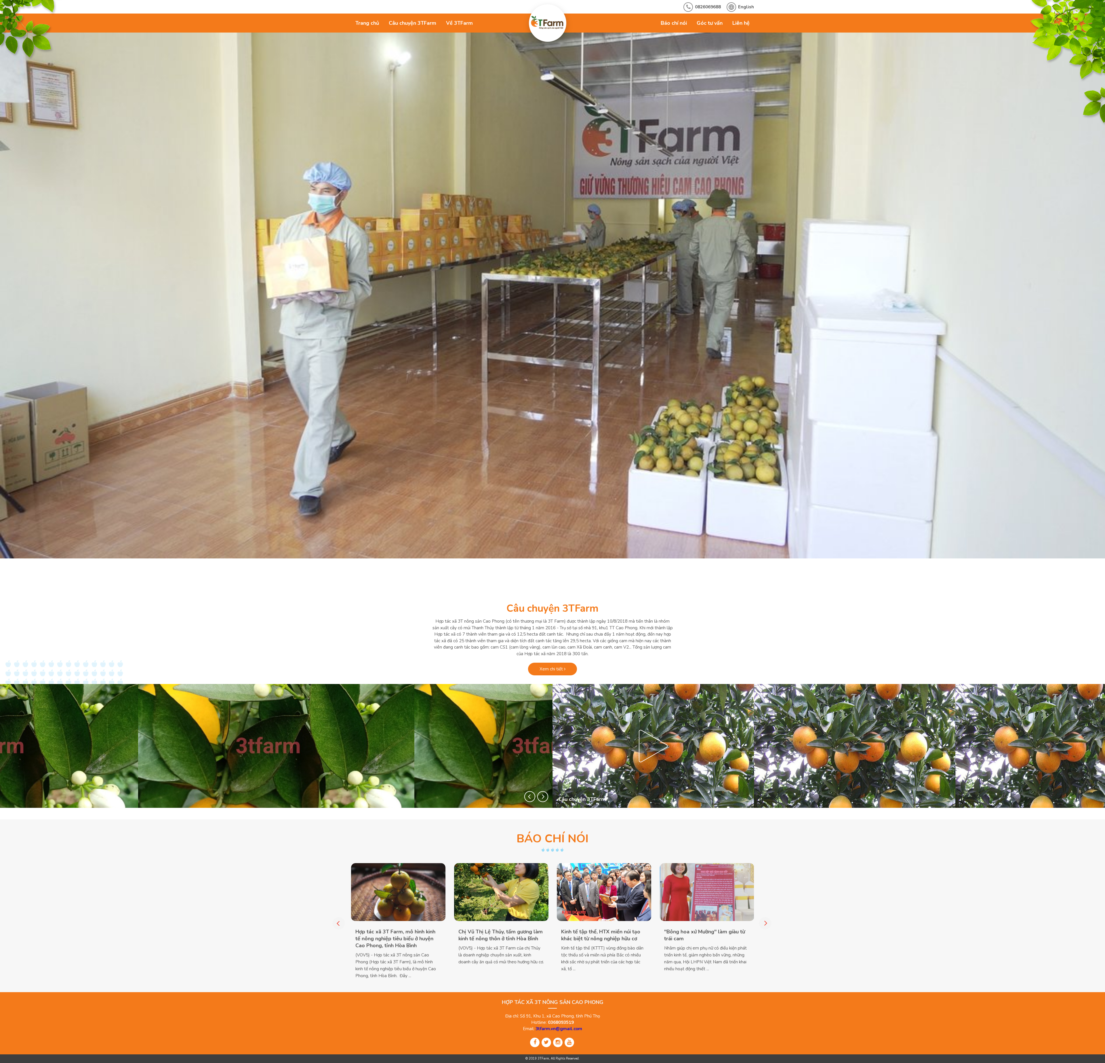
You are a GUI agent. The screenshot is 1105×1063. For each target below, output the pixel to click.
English (746, 7)
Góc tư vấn (710, 23)
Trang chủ (367, 23)
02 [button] (720, 577)
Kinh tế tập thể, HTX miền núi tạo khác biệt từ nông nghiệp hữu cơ (600, 935)
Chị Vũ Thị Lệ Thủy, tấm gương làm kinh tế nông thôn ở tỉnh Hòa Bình (500, 935)
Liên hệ (741, 23)
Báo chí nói (674, 23)
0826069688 (708, 7)
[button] (529, 796)
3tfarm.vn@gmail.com (559, 1029)
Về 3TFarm (459, 23)
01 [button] (707, 577)
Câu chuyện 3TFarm (412, 23)
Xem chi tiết (552, 669)
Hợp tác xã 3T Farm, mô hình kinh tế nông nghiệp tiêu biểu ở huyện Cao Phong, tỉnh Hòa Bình (395, 938)
